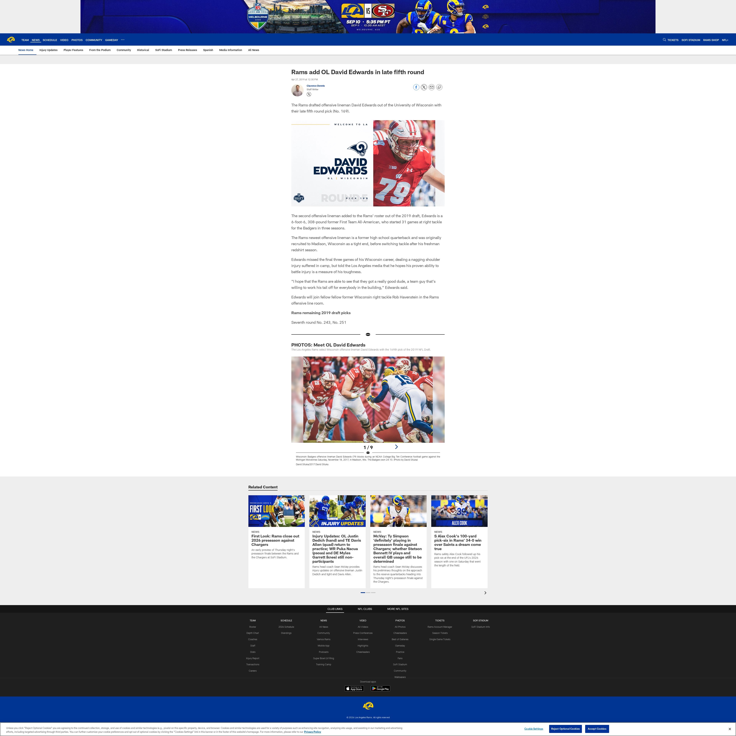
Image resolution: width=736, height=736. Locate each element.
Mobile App (323, 645)
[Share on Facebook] (416, 89)
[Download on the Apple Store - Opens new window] (354, 689)
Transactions (252, 664)
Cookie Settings (533, 728)
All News (323, 626)
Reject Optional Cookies (565, 728)
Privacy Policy (312, 731)
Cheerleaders (363, 652)
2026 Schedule (286, 626)
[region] (368, 729)
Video (363, 620)
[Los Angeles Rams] (368, 706)
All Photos (400, 626)
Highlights (363, 645)
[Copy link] (439, 87)
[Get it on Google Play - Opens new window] (380, 690)
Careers (253, 670)
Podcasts (324, 652)
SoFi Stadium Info (480, 626)
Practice (400, 652)
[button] (363, 592)
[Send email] (432, 89)
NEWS (323, 620)
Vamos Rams (323, 639)
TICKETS (439, 620)
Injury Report (252, 658)
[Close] (730, 729)
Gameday (400, 645)
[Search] (664, 39)
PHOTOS (400, 620)
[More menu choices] (122, 39)
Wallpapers (400, 677)
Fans (400, 658)
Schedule (286, 620)
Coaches (252, 639)
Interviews (363, 639)
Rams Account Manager (440, 626)
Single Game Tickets (439, 639)
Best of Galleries (400, 639)
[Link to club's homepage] (10, 39)
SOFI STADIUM (480, 620)
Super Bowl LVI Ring (323, 658)
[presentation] (486, 593)
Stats (252, 652)
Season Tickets (440, 633)
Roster (252, 626)
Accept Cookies (597, 728)
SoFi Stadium (400, 664)
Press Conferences (363, 633)
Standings (286, 633)
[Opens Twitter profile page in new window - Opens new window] (309, 94)
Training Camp (323, 664)
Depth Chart (252, 633)
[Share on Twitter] (424, 89)
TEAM (253, 620)
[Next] (396, 446)
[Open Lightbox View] (368, 413)
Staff (252, 645)
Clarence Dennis (316, 85)
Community (323, 633)
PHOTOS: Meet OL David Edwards (328, 344)
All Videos (363, 626)
